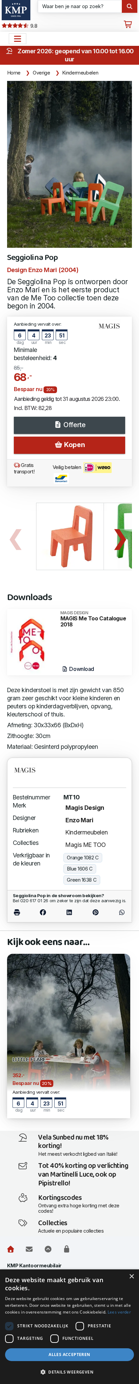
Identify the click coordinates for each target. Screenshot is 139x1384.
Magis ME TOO (85, 844)
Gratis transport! (24, 468)
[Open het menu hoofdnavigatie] (17, 38)
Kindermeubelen (80, 73)
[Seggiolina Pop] (69, 164)
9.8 (33, 26)
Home (14, 73)
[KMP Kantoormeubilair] (16, 10)
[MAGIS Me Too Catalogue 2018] (32, 641)
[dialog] (69, 1326)
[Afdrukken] (21, 912)
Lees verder (119, 1312)
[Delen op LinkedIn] (69, 912)
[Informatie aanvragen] (29, 1249)
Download (81, 669)
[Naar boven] (48, 1249)
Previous (15, 536)
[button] (69, 1372)
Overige (41, 73)
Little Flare (29, 1060)
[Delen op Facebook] (43, 912)
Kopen (74, 445)
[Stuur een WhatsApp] (117, 912)
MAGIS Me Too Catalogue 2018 (93, 619)
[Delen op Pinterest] (96, 912)
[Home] (10, 1249)
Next (120, 536)
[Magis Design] (112, 328)
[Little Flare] (69, 1035)
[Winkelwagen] (127, 24)
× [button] (131, 1276)
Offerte (73, 425)
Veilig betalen (67, 467)
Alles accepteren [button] (69, 1354)
